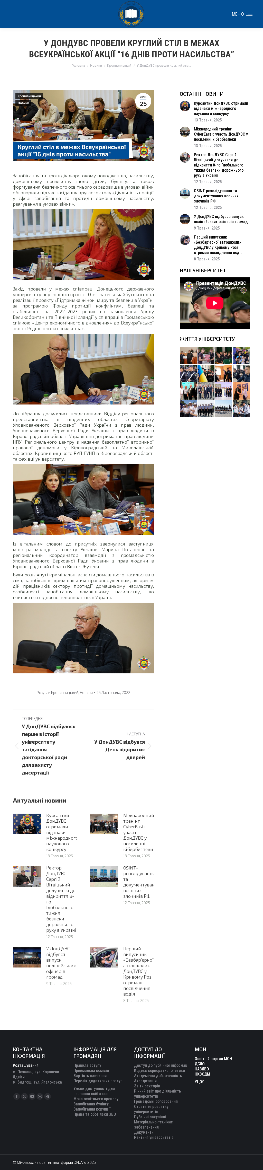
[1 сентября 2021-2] (241, 409)
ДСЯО (200, 1063)
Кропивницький (29, 96)
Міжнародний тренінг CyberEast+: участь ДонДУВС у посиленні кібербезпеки (138, 832)
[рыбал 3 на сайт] (189, 374)
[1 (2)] (206, 391)
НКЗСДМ (202, 1074)
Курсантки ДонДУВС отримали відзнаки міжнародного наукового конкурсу (62, 832)
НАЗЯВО (202, 1069)
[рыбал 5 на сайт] (224, 356)
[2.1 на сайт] (224, 374)
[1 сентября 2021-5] (189, 409)
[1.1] (224, 391)
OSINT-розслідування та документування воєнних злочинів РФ (141, 882)
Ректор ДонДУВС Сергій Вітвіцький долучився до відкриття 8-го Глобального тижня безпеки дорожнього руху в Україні (61, 899)
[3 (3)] (189, 391)
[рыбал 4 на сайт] (189, 356)
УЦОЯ (199, 1081)
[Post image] (27, 824)
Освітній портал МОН (213, 1058)
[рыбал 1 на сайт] (241, 356)
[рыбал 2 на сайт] (206, 374)
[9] (241, 391)
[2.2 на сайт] (241, 374)
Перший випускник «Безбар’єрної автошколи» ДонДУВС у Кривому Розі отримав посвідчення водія (138, 971)
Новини (23, 103)
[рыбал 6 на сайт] (206, 356)
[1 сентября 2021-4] (206, 409)
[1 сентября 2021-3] (224, 409)
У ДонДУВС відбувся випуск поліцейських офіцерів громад (61, 963)
